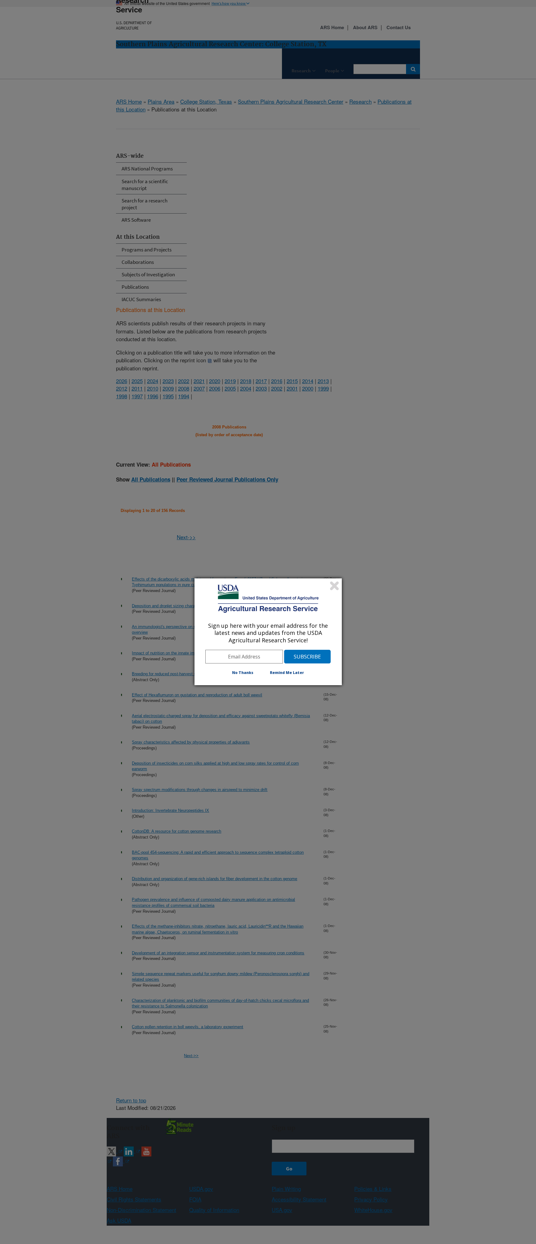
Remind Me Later (287, 672)
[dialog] (268, 631)
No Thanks (242, 672)
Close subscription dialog (334, 585)
